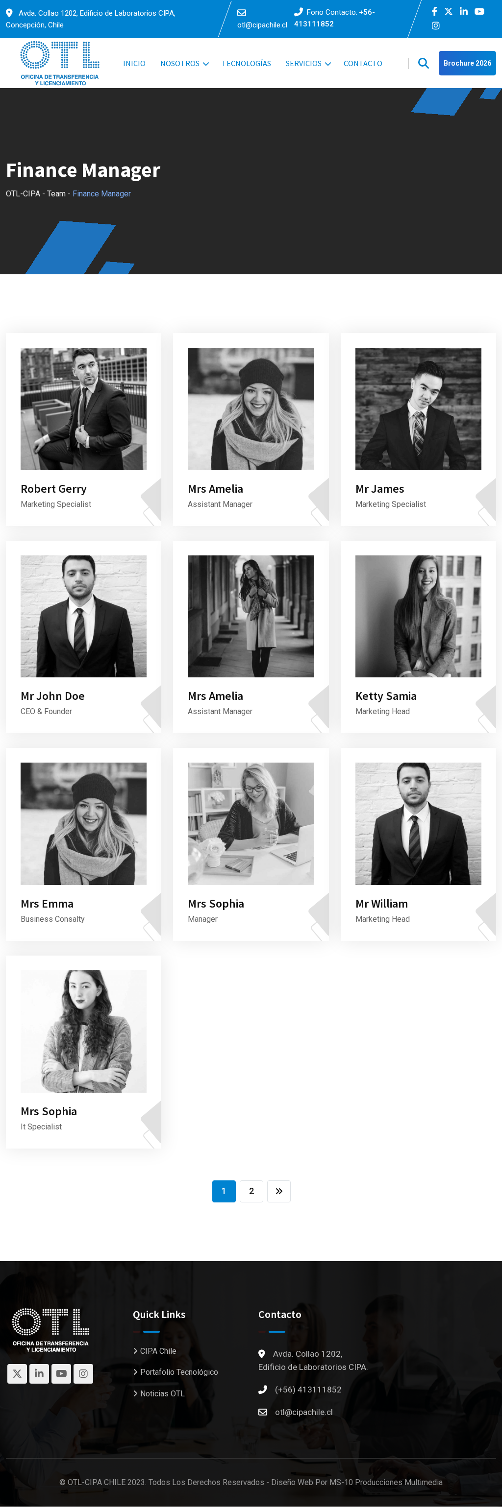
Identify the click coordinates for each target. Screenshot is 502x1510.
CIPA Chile (158, 1351)
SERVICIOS (304, 63)
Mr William (381, 903)
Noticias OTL (162, 1393)
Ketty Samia (386, 695)
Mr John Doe (53, 695)
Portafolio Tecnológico (179, 1372)
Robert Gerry (54, 488)
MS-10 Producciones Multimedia (386, 1482)
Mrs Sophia (216, 903)
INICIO (134, 63)
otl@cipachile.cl (262, 25)
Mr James (379, 488)
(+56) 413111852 (308, 1389)
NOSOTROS (180, 63)
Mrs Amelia (215, 488)
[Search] (423, 63)
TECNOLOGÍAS (246, 63)
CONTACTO (363, 63)
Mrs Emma (47, 903)
